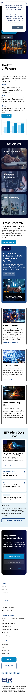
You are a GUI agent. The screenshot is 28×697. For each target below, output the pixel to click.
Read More (6, 379)
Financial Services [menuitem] (6, 604)
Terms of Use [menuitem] (5, 650)
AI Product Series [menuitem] (6, 626)
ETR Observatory (6, 471)
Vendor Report (6, 495)
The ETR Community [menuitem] (7, 610)
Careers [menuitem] (3, 596)
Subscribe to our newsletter (13, 520)
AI (4, 442)
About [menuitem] (3, 583)
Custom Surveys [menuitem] (6, 636)
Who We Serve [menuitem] (6, 601)
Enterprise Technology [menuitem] (7, 607)
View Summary (9, 274)
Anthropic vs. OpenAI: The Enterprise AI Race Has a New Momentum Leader (11, 486)
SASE (13, 471)
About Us (6, 116)
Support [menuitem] (4, 641)
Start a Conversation (14, 556)
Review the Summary (10, 342)
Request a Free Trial (14, 562)
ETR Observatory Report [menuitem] (8, 623)
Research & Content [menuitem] (8, 615)
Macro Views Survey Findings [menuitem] (9, 629)
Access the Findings (9, 422)
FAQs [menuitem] (2, 647)
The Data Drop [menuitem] (5, 633)
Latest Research (8, 242)
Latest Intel (6, 248)
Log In (19, 568)
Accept (17, 27)
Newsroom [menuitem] (4, 593)
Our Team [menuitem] (4, 589)
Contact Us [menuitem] (4, 644)
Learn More (6, 37)
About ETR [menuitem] (4, 586)
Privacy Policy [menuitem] (5, 653)
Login (9, 659)
